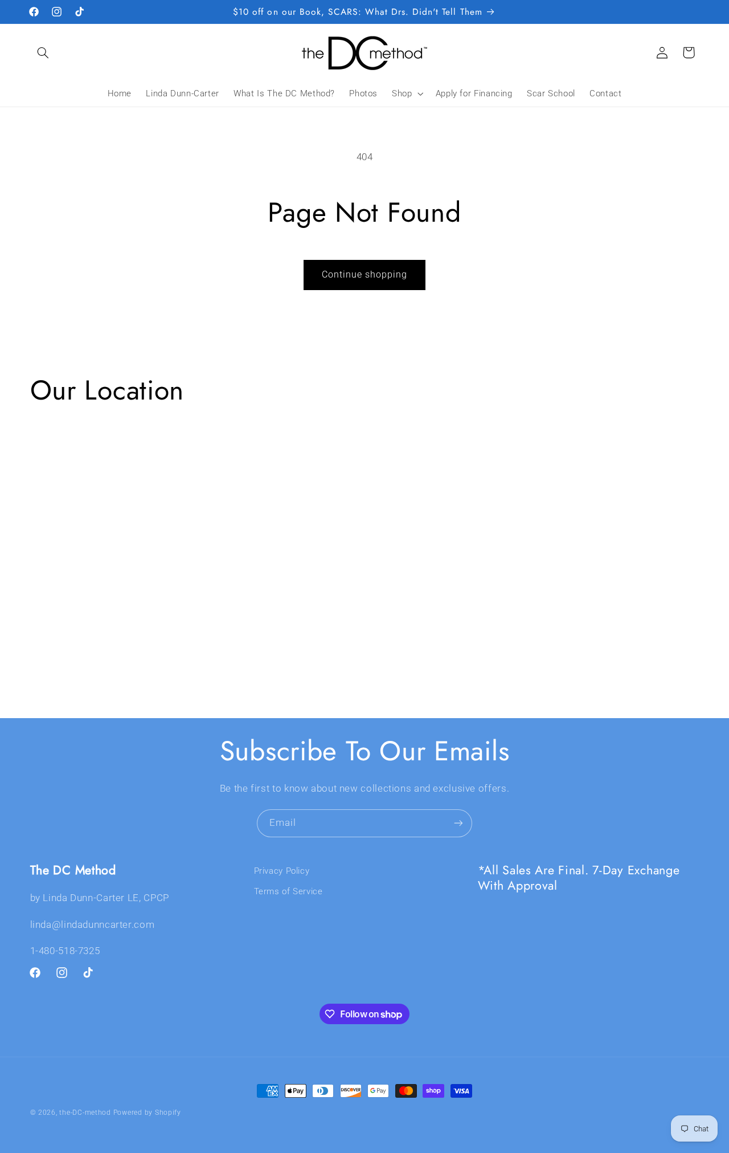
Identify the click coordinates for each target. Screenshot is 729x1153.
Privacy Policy (282, 871)
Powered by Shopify (147, 1113)
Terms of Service (288, 891)
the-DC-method (85, 1113)
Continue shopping (365, 274)
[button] (43, 52)
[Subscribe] (458, 823)
